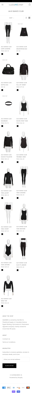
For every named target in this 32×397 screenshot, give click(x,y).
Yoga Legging (20, 193)
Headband (4, 121)
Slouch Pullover (6, 157)
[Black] (2, 54)
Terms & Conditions (8, 342)
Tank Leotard (5, 265)
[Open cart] (29, 4)
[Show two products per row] (29, 18)
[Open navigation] (2, 4)
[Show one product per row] (26, 18)
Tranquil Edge (21, 157)
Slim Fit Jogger (21, 265)
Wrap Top (4, 301)
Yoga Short (5, 229)
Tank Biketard (20, 229)
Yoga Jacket (5, 193)
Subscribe (9, 366)
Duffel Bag (4, 85)
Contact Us (6, 339)
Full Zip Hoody (21, 85)
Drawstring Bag (21, 49)
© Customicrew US (16, 375)
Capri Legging (5, 49)
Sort (11, 18)
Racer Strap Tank (22, 121)
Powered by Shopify (16, 377)
